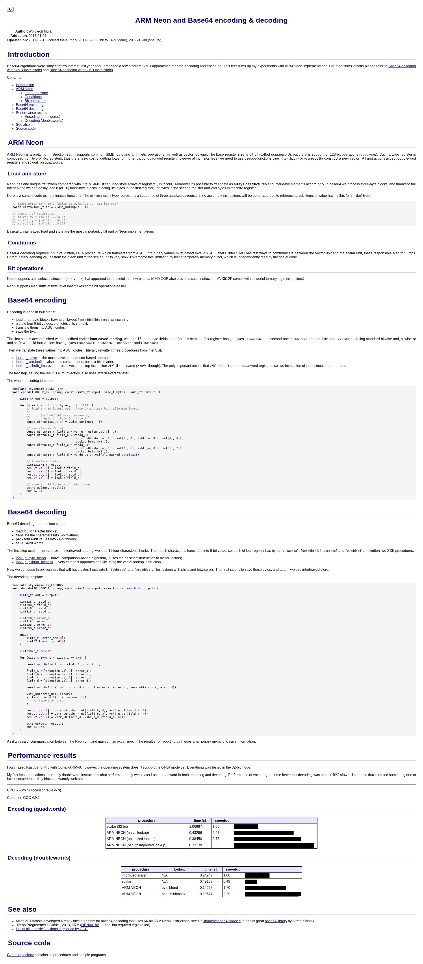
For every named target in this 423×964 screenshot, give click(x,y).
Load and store (36, 93)
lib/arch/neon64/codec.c (222, 921)
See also (23, 124)
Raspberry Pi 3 (38, 767)
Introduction (25, 85)
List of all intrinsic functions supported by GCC (52, 929)
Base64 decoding (29, 109)
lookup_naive (26, 358)
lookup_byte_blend (31, 558)
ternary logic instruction (284, 279)
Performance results (31, 113)
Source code (26, 128)
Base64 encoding (29, 105)
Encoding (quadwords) (42, 116)
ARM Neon (24, 89)
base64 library (276, 921)
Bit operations (35, 101)
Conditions (33, 97)
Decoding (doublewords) (44, 120)
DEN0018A (90, 925)
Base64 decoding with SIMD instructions (81, 70)
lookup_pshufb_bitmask (34, 562)
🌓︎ (10, 9)
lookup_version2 (29, 362)
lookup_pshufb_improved (36, 366)
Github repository (20, 955)
